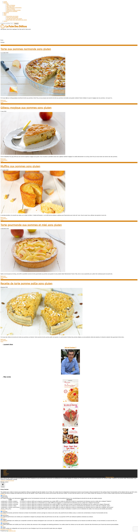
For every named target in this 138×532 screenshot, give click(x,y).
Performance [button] (4, 514)
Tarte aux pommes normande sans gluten (26, 49)
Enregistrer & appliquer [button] (6, 529)
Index (7, 4)
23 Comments (4, 340)
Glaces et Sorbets (10, 9)
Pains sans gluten (10, 6)
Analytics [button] (3, 518)
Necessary (4, 496)
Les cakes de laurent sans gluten (14, 18)
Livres (4, 15)
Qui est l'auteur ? (70, 347)
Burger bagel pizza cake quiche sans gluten (16, 20)
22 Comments (4, 277)
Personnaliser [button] (11, 480)
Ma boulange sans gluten (12, 16)
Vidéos (5, 13)
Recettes (5, 2)
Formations (6, 12)
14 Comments (4, 101)
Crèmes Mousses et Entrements (13, 7)
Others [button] (2, 525)
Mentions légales (110, 477)
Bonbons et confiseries (11, 11)
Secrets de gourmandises (12, 17)
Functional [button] (3, 510)
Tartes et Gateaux (10, 5)
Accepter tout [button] (4, 480)
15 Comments (4, 218)
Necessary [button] (3, 494)
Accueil (5, 1)
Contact (5, 21)
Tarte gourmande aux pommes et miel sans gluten (31, 224)
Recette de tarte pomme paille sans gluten (26, 283)
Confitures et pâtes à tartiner (13, 10)
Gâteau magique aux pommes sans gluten (26, 107)
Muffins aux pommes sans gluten (20, 166)
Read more (3, 100)
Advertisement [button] (4, 521)
